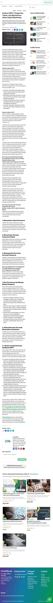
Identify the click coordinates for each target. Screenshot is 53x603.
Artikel (10, 6)
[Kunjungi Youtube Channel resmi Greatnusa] (21, 577)
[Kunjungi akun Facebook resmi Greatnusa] (15, 577)
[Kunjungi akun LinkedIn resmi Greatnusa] (17, 577)
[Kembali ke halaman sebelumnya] (1, 2)
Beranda (4, 6)
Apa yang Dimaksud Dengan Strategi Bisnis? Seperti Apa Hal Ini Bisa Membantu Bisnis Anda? (13, 158)
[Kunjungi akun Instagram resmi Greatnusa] (19, 577)
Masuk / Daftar (48, 2)
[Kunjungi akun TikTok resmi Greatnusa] (24, 577)
